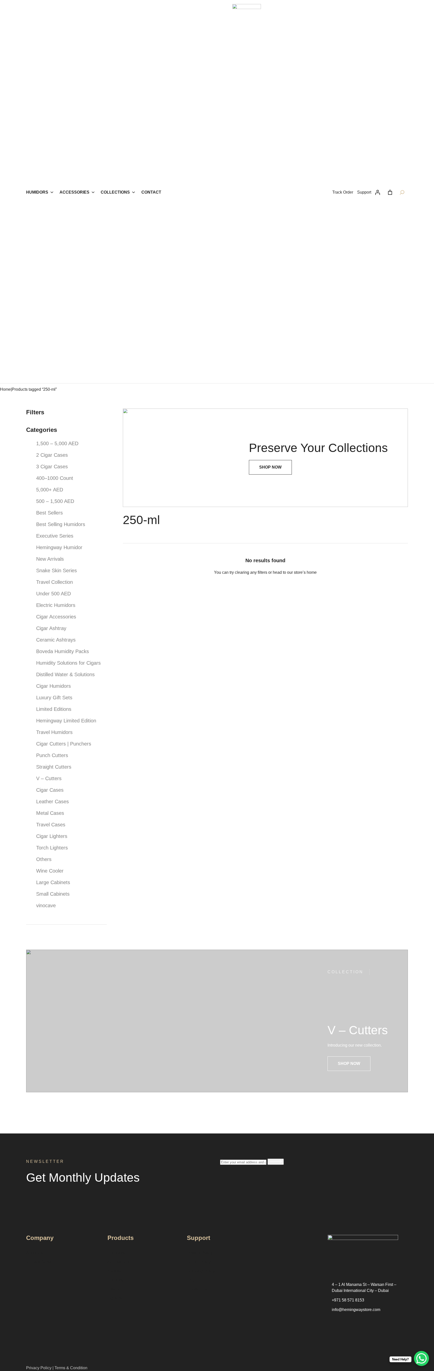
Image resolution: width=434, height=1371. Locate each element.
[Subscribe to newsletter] (275, 1162)
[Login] (377, 192)
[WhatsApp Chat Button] (421, 1358)
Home (5, 389)
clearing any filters (251, 572)
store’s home (305, 572)
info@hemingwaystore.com (356, 1309)
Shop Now (270, 467)
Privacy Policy (38, 1368)
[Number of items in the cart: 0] (390, 192)
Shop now (349, 1063)
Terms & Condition (71, 1368)
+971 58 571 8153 (348, 1300)
